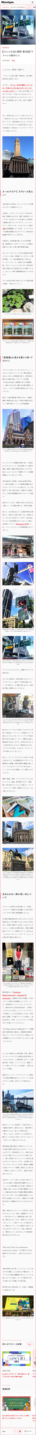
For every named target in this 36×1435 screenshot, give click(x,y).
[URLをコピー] (28, 1431)
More (29, 1344)
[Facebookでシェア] (20, 1431)
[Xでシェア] (15, 1431)
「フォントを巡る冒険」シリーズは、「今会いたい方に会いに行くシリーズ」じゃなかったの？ (17, 88)
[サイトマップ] (32, 2)
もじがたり (5, 47)
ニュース (29, 7)
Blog (13, 60)
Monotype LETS (22, 524)
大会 (3, 228)
